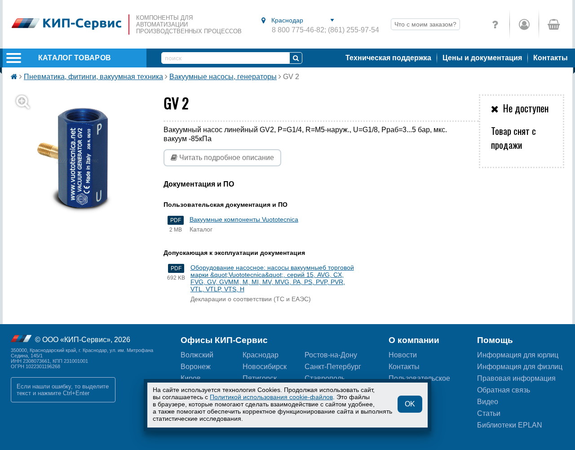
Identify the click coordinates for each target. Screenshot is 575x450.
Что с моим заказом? (425, 24)
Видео (487, 401)
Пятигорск (260, 378)
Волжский (197, 355)
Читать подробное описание (225, 157)
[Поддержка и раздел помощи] (495, 24)
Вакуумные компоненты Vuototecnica (244, 219)
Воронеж (196, 366)
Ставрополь (325, 378)
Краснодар (261, 355)
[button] (82, 160)
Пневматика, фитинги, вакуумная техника (93, 76)
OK (410, 404)
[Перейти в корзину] (553, 24)
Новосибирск (265, 366)
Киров (191, 378)
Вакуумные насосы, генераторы (223, 76)
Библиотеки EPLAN (509, 425)
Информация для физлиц (519, 366)
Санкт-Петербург (333, 366)
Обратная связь (503, 390)
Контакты (550, 58)
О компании (414, 340)
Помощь (495, 340)
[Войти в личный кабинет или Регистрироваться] (524, 24)
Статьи (488, 413)
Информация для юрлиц (517, 355)
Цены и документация (482, 58)
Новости (403, 355)
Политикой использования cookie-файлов (271, 397)
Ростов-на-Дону (331, 355)
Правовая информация (516, 378)
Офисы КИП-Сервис (224, 340)
